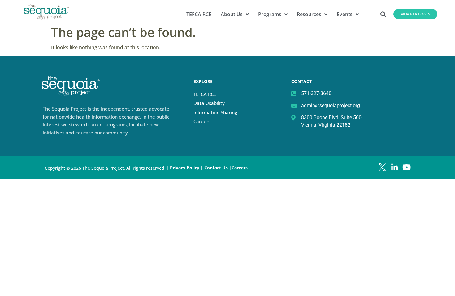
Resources (309, 14)
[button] (383, 14)
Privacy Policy (184, 168)
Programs (269, 14)
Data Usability (209, 103)
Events (345, 14)
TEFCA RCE (198, 14)
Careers (201, 121)
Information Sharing (215, 112)
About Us (232, 14)
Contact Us (216, 168)
